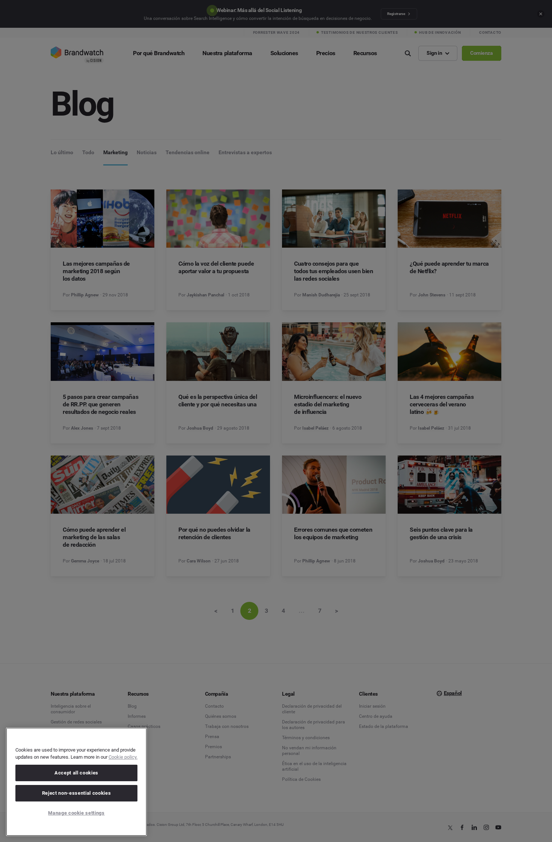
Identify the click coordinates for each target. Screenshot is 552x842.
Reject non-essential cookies (76, 793)
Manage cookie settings (76, 813)
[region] (76, 782)
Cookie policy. (123, 757)
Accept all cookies (76, 773)
